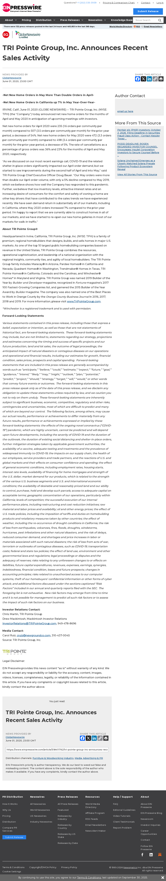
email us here (125, 111)
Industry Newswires (41, 821)
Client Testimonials (124, 821)
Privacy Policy (69, 867)
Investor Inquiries (150, 825)
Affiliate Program (95, 813)
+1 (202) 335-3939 (87, 2)
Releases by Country (64, 826)
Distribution (9, 821)
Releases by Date (68, 843)
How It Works (10, 804)
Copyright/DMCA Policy (42, 867)
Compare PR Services (9, 829)
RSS (138, 26)
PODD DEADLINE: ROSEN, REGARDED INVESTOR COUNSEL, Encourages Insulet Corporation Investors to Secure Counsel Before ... (138, 149)
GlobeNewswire (11, 77)
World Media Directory (120, 26)
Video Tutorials (121, 816)
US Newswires (38, 816)
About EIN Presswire (146, 805)
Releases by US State (66, 836)
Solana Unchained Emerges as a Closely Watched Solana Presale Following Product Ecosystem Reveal (136, 165)
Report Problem (122, 827)
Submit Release (148, 11)
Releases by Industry (64, 817)
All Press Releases (68, 804)
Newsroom (147, 819)
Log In (160, 2)
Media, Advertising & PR (89, 758)
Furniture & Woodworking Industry (53, 758)
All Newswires (38, 804)
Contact (145, 2)
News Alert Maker (95, 830)
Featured (63, 810)
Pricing (119, 2)
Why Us (6, 810)
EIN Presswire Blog (151, 813)
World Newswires (40, 810)
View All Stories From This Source (137, 174)
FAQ (115, 804)
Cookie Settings (11, 871)
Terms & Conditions (13, 867)
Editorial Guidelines (124, 810)
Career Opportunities (149, 832)
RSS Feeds (91, 819)
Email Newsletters (153, 26)
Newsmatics (130, 867)
